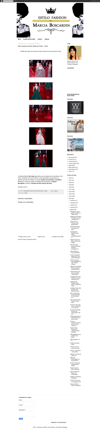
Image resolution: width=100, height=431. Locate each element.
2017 (70, 189)
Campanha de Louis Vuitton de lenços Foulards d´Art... (75, 278)
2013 (70, 198)
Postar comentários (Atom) (29, 239)
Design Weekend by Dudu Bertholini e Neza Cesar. (75, 318)
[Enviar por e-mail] (51, 191)
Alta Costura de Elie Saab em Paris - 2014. (75, 301)
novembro (73, 202)
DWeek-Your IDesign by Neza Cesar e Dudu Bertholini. (75, 268)
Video (70, 171)
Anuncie (47, 39)
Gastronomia (72, 161)
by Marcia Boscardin (29, 39)
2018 (70, 187)
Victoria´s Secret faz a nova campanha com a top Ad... (75, 306)
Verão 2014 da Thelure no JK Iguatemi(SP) (74, 223)
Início (19, 39)
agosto (72, 209)
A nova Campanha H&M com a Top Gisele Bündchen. (75, 256)
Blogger (65, 427)
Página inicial (41, 236)
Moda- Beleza (72, 167)
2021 (70, 180)
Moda (26, 193)
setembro (72, 207)
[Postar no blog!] (53, 191)
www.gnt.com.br (22, 187)
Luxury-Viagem (73, 163)
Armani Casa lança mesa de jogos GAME (75, 364)
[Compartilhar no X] (54, 191)
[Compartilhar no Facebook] (55, 191)
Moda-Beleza (72, 169)
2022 (70, 178)
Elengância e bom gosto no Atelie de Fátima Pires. (75, 213)
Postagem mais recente (24, 236)
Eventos (71, 159)
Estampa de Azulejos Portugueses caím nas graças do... (75, 218)
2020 (70, 182)
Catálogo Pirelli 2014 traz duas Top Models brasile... (75, 290)
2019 (70, 184)
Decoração (71, 157)
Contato (39, 39)
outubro (72, 205)
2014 (70, 196)
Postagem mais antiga (57, 236)
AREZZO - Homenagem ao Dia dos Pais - (75, 359)
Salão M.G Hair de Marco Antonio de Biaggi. (75, 241)
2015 (70, 194)
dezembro (73, 200)
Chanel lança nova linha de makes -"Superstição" (75, 273)
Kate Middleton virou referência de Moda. (75, 336)
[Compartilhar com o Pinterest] (57, 191)
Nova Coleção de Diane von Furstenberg (74, 373)
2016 (70, 191)
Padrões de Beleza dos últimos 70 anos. (75, 228)
